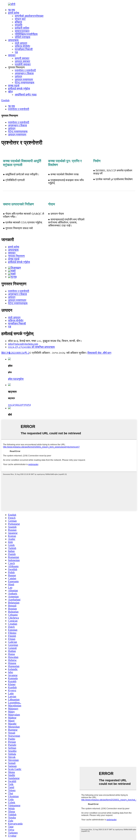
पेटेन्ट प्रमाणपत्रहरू (24, 82)
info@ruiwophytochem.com (23, 343)
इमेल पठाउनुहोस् (16, 378)
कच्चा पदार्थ (13, 85)
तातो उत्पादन (21, 43)
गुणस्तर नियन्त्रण (16, 255)
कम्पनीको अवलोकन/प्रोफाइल (29, 15)
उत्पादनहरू (13, 40)
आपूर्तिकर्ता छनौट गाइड (26, 94)
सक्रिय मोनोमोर (22, 46)
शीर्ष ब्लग (107, 352)
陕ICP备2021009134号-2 (15, 352)
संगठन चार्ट (20, 18)
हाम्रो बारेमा (13, 12)
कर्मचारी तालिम (22, 28)
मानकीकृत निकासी (24, 49)
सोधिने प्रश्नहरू (22, 37)
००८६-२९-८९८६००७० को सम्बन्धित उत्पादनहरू (31, 346)
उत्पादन (18, 76)
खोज (10, 91)
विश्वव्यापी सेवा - (95, 352)
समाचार (11, 55)
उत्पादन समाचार (22, 61)
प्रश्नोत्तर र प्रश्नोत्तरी (25, 70)
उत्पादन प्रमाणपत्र (24, 79)
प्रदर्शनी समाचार (23, 64)
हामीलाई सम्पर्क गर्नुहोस (19, 88)
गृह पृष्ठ (11, 9)
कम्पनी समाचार (22, 58)
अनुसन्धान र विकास (24, 73)
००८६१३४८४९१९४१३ (19, 404)
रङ (16, 52)
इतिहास (18, 22)
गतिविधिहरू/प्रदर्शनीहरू (26, 34)
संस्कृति (18, 25)
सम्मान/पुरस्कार (22, 31)
